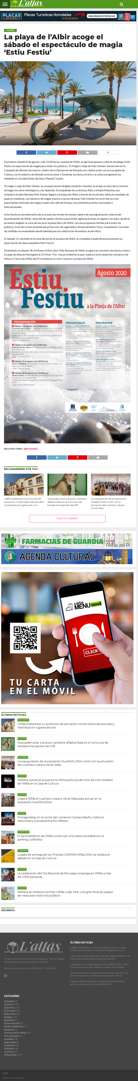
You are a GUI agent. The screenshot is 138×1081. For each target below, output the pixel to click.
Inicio (5, 1073)
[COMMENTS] (108, 151)
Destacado (31, 449)
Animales (9, 1001)
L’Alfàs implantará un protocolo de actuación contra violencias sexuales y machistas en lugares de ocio (24, 502)
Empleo (8, 1017)
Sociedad (9, 1045)
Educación (10, 1013)
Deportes (9, 1007)
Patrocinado (11, 1035)
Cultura (8, 1004)
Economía (9, 1010)
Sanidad (8, 1039)
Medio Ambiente (13, 1026)
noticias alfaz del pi (15, 1032)
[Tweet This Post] (47, 151)
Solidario (9, 1048)
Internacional (12, 1023)
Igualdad (9, 1020)
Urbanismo (10, 1054)
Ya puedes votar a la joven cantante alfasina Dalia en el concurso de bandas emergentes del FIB (67, 502)
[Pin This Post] (67, 151)
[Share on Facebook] (26, 151)
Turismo (8, 1051)
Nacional (9, 1029)
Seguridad (10, 1042)
